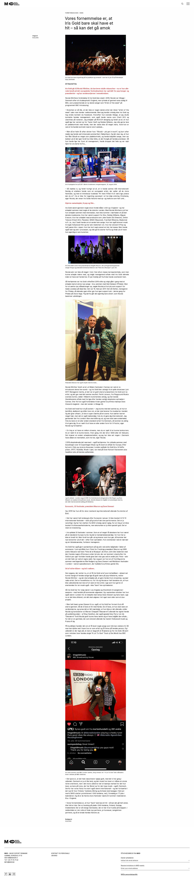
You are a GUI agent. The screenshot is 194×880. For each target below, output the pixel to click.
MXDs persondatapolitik (129, 874)
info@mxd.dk (9, 862)
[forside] (12, 3)
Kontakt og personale (60, 853)
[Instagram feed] (13, 874)
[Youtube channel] (9, 874)
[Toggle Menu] (188, 4)
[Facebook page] (5, 874)
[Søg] (182, 4)
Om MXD (54, 855)
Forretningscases (71, 13)
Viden (81, 13)
